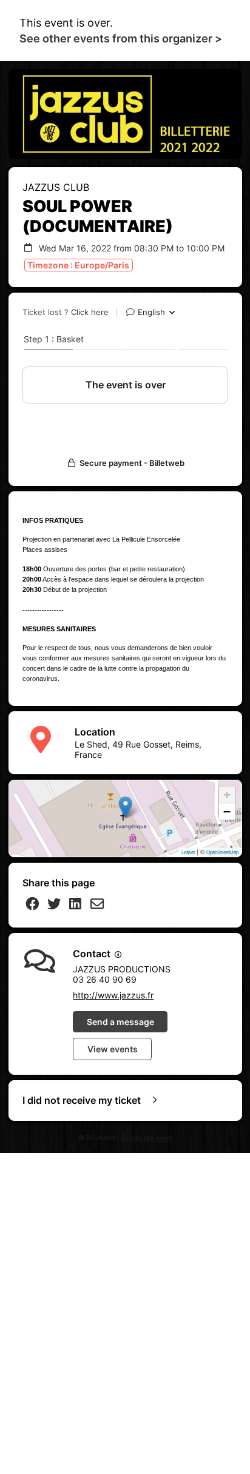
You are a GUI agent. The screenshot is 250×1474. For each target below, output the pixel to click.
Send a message (120, 1022)
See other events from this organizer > (120, 38)
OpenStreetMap (222, 852)
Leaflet (188, 852)
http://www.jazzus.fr (113, 995)
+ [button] (227, 795)
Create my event (146, 1138)
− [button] (227, 811)
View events (112, 1049)
